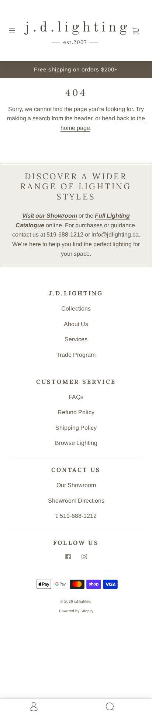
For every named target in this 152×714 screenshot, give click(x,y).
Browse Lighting (76, 443)
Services (76, 339)
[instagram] (84, 557)
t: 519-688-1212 (76, 516)
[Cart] (135, 31)
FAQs (76, 397)
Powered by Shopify (76, 611)
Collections (76, 308)
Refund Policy (76, 412)
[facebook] (68, 557)
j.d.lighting (82, 601)
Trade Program (76, 355)
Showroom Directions (76, 500)
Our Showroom (76, 485)
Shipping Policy (76, 428)
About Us (76, 324)
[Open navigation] (17, 30)
